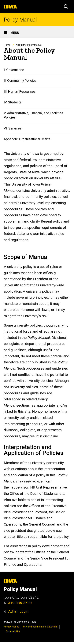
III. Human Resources (20, 91)
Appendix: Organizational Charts (27, 139)
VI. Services (13, 128)
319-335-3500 (20, 603)
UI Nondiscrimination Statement (40, 626)
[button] (66, 6)
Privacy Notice (11, 626)
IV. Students (13, 102)
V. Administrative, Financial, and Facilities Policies (33, 115)
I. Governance (14, 70)
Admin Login (18, 611)
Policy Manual (20, 19)
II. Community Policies (20, 80)
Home (7, 44)
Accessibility (13, 631)
